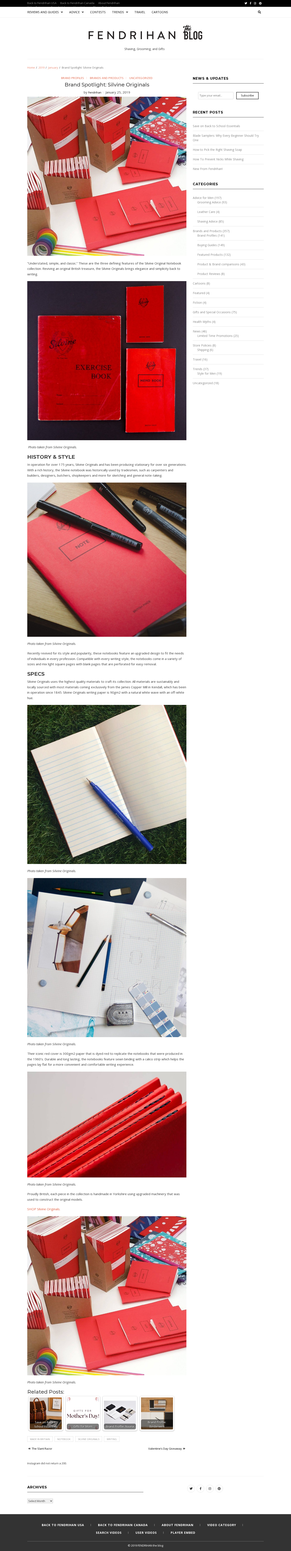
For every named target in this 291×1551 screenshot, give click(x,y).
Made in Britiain (40, 1439)
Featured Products (210, 255)
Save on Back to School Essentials (216, 126)
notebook (64, 1439)
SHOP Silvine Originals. (43, 1209)
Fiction (197, 302)
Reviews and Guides (43, 12)
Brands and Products (107, 78)
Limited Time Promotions (215, 336)
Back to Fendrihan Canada (77, 3)
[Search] (259, 12)
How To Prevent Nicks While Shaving (218, 159)
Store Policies (202, 345)
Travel (139, 12)
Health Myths (202, 322)
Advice (74, 12)
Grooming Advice (209, 202)
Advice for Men (203, 198)
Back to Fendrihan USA (41, 3)
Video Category (221, 1525)
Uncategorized (141, 78)
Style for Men (206, 373)
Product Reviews (208, 274)
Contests (98, 12)
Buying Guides (207, 245)
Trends (118, 12)
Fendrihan (94, 92)
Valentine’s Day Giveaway (165, 1448)
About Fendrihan (109, 3)
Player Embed (183, 1533)
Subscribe (247, 95)
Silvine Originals (88, 1439)
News (197, 331)
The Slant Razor (42, 1448)
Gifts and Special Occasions (212, 312)
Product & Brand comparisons (218, 264)
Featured (199, 293)
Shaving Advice (207, 221)
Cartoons (160, 12)
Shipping (203, 350)
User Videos (146, 1533)
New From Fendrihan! (208, 169)
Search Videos (109, 1533)
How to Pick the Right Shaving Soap (217, 150)
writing (112, 1439)
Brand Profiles (72, 78)
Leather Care (206, 212)
